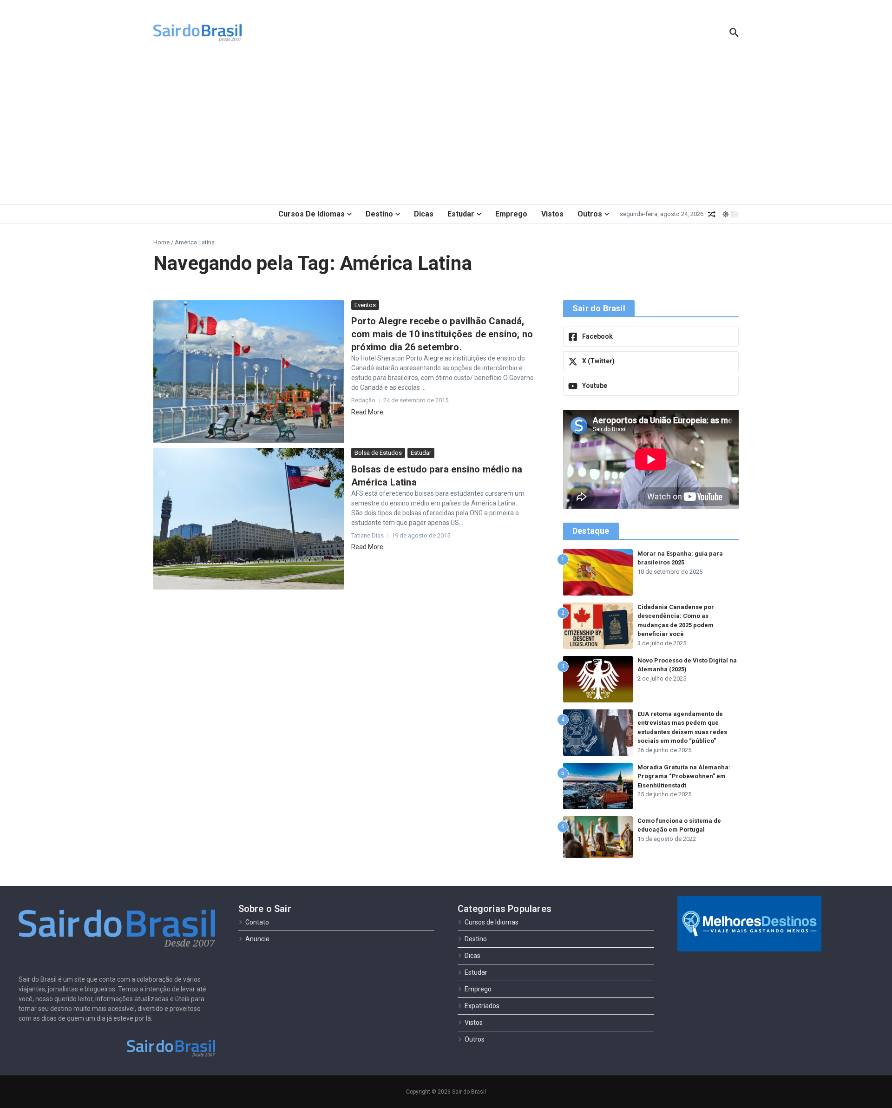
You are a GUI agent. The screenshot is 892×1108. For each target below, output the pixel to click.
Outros (589, 214)
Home (161, 242)
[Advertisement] (446, 130)
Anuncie (257, 939)
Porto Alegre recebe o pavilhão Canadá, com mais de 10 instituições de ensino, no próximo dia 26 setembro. (442, 334)
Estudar (460, 214)
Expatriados (482, 1006)
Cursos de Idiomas (311, 214)
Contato (257, 922)
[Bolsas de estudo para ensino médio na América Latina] (248, 518)
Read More (367, 412)
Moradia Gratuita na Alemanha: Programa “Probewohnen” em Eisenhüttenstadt (683, 776)
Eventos (365, 305)
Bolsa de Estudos (378, 452)
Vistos (552, 214)
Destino (379, 214)
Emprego (511, 214)
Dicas (423, 214)
